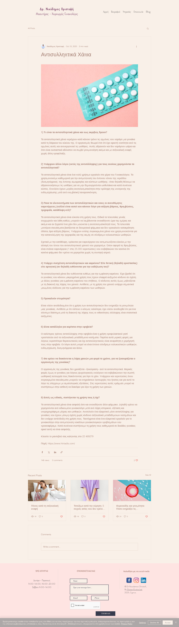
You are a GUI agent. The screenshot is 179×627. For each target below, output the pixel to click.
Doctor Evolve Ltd (134, 589)
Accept (167, 622)
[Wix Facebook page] (129, 580)
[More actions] (136, 46)
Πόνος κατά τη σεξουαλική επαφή (44, 507)
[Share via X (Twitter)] (48, 452)
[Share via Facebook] (42, 452)
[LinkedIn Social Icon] (143, 580)
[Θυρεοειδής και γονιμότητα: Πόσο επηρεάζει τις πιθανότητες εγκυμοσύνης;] (132, 490)
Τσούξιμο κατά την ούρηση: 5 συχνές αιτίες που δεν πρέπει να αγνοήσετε (89, 507)
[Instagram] (136, 580)
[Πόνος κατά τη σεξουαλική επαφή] (47, 490)
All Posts (31, 28)
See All (148, 475)
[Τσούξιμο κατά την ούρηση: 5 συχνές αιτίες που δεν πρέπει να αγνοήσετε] (90, 490)
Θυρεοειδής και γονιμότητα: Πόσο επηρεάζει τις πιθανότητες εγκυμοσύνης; (130, 507)
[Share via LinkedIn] (55, 452)
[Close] (175, 622)
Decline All (154, 622)
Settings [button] (142, 622)
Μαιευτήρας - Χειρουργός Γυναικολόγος (57, 13)
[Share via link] (61, 452)
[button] (148, 28)
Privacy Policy (126, 623)
